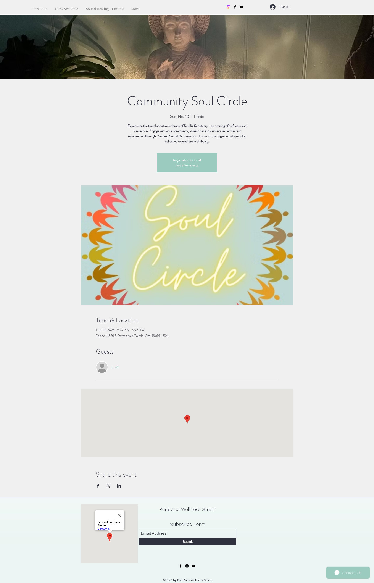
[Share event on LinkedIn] (119, 486)
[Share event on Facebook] (98, 486)
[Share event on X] (108, 486)
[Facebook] (235, 7)
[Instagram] (228, 7)
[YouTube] (241, 7)
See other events (187, 165)
